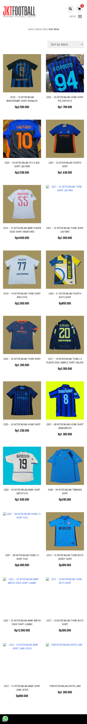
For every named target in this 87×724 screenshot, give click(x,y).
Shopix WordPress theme (55, 719)
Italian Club (41, 29)
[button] (73, 16)
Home (31, 29)
